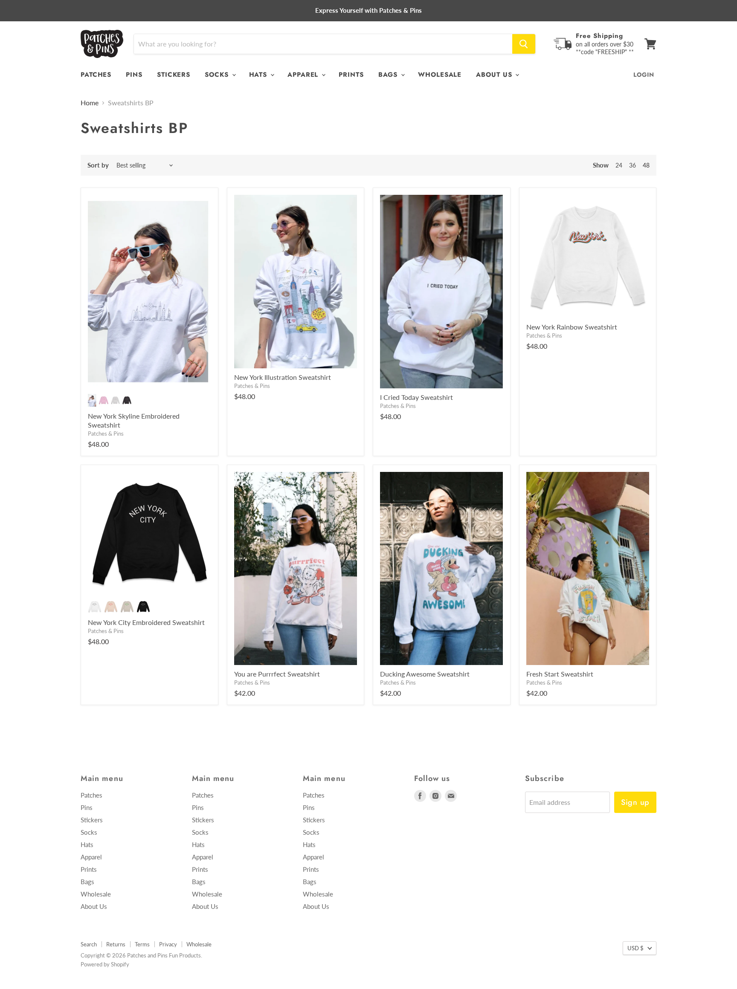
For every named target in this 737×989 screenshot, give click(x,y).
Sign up (635, 802)
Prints (351, 74)
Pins (134, 74)
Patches (96, 74)
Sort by (98, 165)
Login (643, 74)
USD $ (635, 948)
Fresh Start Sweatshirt (559, 674)
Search (89, 944)
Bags (389, 74)
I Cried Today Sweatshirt (416, 397)
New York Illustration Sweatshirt (282, 377)
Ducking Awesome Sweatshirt (425, 674)
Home (90, 103)
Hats (259, 74)
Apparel (304, 74)
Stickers (173, 74)
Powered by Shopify (105, 964)
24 (618, 165)
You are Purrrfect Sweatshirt (277, 674)
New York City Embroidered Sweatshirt (146, 622)
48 (646, 165)
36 (632, 165)
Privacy (168, 944)
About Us (495, 74)
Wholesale (439, 74)
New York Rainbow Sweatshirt (571, 327)
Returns (115, 944)
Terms (142, 944)
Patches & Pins (106, 433)
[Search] (523, 44)
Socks (218, 74)
